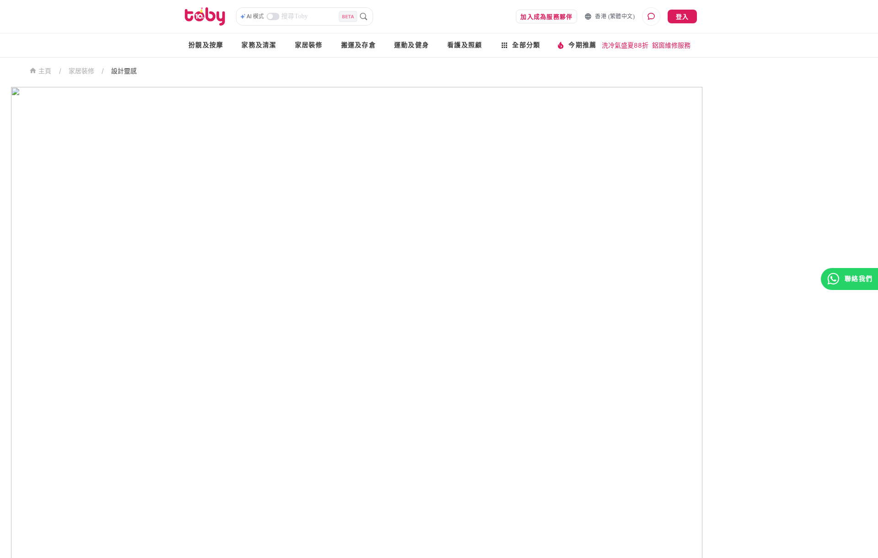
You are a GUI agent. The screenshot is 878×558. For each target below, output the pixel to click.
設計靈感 (124, 71)
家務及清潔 (258, 45)
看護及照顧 (464, 45)
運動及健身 (411, 45)
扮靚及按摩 (205, 45)
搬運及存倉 (358, 45)
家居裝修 (309, 45)
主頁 (45, 71)
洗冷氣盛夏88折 (625, 45)
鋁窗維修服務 (671, 45)
